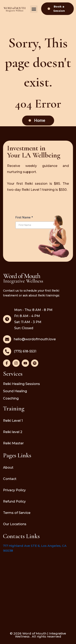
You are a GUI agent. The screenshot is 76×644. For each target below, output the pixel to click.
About (8, 467)
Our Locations (14, 524)
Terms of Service (16, 513)
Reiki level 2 (12, 432)
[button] (33, 9)
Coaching (11, 398)
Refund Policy (14, 501)
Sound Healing (15, 391)
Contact (9, 479)
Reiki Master (13, 443)
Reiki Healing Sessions (21, 384)
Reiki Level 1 (13, 421)
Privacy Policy (14, 490)
